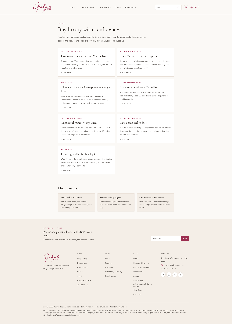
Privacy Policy (87, 307)
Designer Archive (84, 280)
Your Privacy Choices (118, 307)
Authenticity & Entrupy (113, 272)
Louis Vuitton (104, 7)
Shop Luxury (82, 259)
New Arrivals (88, 7)
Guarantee (109, 267)
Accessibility (138, 280)
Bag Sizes (137, 294)
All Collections (82, 285)
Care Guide (137, 290)
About (107, 259)
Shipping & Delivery (141, 263)
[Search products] (178, 7)
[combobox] (165, 7)
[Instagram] (169, 274)
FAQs (135, 259)
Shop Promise (110, 276)
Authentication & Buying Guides (142, 285)
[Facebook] (163, 274)
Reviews (108, 263)
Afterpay (136, 276)
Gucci (79, 276)
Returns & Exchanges (141, 267)
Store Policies (138, 272)
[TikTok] (180, 274)
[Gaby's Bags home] (42, 7)
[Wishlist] (186, 7)
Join (185, 238)
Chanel (118, 7)
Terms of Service (101, 307)
